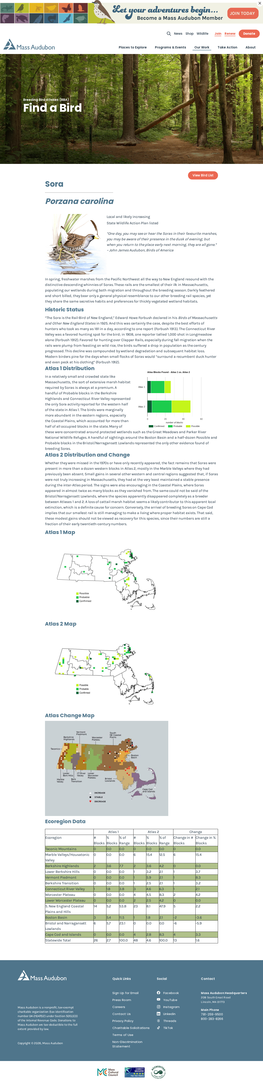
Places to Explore (133, 47)
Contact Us (121, 1014)
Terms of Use (123, 1035)
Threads (169, 1021)
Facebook (171, 993)
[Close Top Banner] (260, 3)
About (251, 47)
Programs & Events (170, 47)
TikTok (168, 1028)
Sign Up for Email (125, 993)
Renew (230, 34)
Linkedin (169, 1014)
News (178, 33)
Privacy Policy (122, 1021)
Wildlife (202, 33)
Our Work (201, 47)
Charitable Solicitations (131, 1028)
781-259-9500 (212, 1014)
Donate (249, 33)
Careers (118, 1007)
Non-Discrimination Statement (127, 1044)
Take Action (227, 47)
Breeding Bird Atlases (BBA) (46, 100)
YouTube (170, 1000)
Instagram (171, 1007)
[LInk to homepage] (29, 44)
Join (218, 34)
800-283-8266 (212, 1019)
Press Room (121, 1000)
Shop (190, 33)
